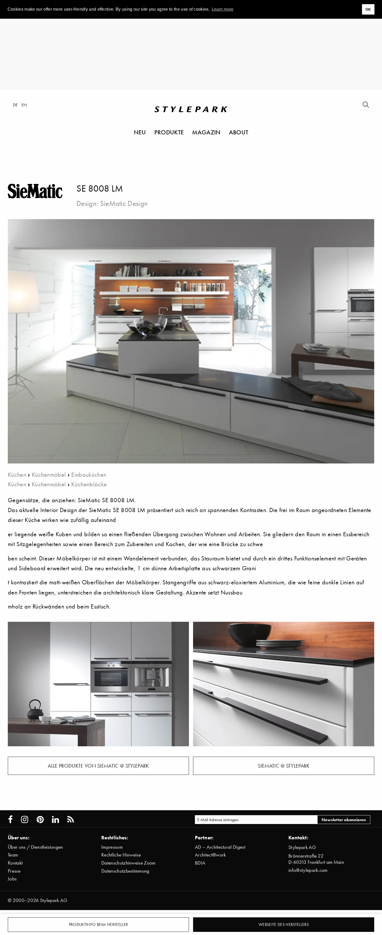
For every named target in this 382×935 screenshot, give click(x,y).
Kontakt (15, 863)
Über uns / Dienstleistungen (35, 847)
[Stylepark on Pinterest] (40, 819)
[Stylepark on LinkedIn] (55, 819)
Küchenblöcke (89, 484)
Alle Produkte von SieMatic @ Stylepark (98, 766)
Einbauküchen (88, 474)
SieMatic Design (124, 203)
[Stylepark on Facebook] (10, 819)
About (238, 132)
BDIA (200, 863)
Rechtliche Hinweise (121, 855)
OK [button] (368, 9)
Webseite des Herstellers (284, 924)
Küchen (17, 474)
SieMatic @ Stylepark (283, 766)
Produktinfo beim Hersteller (98, 924)
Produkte (169, 132)
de (15, 104)
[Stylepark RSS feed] (70, 819)
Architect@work (210, 855)
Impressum (112, 847)
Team (13, 855)
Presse (14, 871)
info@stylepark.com (308, 870)
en (24, 104)
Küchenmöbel (49, 474)
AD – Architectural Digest (220, 847)
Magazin (206, 132)
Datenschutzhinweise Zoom (128, 863)
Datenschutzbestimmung (125, 871)
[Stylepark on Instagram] (24, 819)
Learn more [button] (223, 9)
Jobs (12, 879)
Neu (140, 132)
